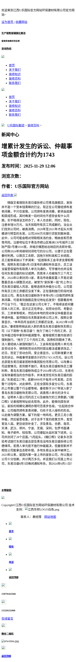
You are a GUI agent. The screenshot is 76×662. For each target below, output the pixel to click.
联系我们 (15, 83)
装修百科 (15, 78)
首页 (12, 65)
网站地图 (50, 516)
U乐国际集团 (15, 125)
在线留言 (7, 618)
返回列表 (7, 195)
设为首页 (7, 22)
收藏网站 (21, 22)
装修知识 (15, 74)
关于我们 (15, 69)
